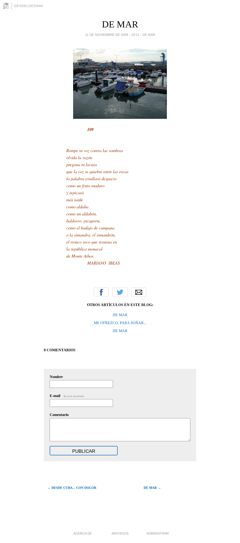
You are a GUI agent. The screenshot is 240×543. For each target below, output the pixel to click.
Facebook (101, 292)
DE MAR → (152, 488)
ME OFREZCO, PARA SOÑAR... (120, 323)
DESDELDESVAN (28, 6)
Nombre (56, 377)
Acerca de (82, 533)
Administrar (157, 533)
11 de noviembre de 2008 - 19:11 (112, 35)
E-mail (67, 396)
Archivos (120, 533)
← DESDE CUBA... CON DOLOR (71, 488)
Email (138, 292)
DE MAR (120, 24)
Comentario (59, 415)
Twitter (120, 292)
